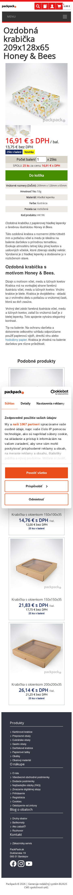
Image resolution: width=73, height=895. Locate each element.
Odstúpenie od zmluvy (24, 805)
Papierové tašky (21, 752)
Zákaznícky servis (22, 843)
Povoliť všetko (36, 473)
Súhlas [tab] (10, 403)
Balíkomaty (18, 822)
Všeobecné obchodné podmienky (30, 777)
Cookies (16, 801)
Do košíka (36, 175)
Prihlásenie (18, 793)
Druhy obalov (19, 818)
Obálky (16, 756)
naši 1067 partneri (26, 424)
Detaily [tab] (26, 403)
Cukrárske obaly (21, 739)
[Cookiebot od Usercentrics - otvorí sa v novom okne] (51, 392)
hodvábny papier (16, 340)
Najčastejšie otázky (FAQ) (26, 785)
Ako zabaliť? (19, 826)
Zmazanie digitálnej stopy (26, 789)
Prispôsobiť (34, 486)
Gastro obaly (19, 744)
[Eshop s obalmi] (9, 6)
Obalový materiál (21, 760)
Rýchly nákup (37, 527)
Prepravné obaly (21, 735)
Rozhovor (17, 830)
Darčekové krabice (22, 748)
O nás (15, 773)
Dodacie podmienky (23, 781)
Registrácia (18, 797)
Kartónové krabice (22, 731)
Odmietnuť (36, 499)
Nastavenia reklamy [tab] (50, 403)
